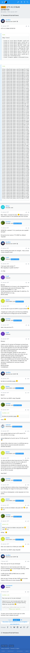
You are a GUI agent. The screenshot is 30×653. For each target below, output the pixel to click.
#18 (28, 544)
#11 (28, 392)
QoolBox (4, 12)
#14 (28, 458)
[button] (2, 2)
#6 (28, 282)
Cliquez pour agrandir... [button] (15, 609)
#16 (28, 505)
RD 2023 (4, 646)
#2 (28, 212)
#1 (28, 26)
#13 (28, 431)
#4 (28, 248)
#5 (28, 264)
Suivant (16, 620)
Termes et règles (14, 648)
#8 (28, 325)
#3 (28, 228)
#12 (28, 410)
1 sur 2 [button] (10, 620)
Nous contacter (5, 648)
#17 (28, 521)
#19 (28, 561)
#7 (28, 306)
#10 (28, 378)
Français (11, 646)
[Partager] (26, 26)
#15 (28, 485)
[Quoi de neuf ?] (24, 2)
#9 (28, 339)
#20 (28, 592)
